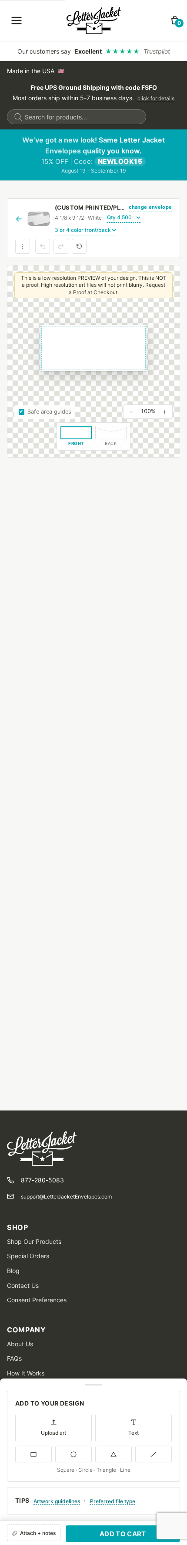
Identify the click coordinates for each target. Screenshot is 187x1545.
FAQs (14, 1358)
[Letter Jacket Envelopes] (94, 20)
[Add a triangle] (113, 1454)
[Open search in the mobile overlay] (76, 116)
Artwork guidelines (56, 1501)
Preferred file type (112, 1501)
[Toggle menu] (16, 20)
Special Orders (28, 1256)
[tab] (76, 437)
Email (15, 1467)
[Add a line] (153, 1454)
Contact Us (23, 1285)
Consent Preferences (37, 1300)
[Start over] (79, 246)
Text (133, 1433)
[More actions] (22, 246)
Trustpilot (157, 51)
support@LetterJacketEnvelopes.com (66, 1196)
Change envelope (150, 207)
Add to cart (123, 1534)
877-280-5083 (42, 1180)
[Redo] (60, 246)
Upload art (53, 1433)
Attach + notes (38, 1533)
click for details (155, 98)
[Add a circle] (73, 1454)
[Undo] (42, 246)
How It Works (25, 1373)
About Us (20, 1344)
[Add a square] (33, 1454)
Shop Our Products (34, 1241)
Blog (13, 1270)
